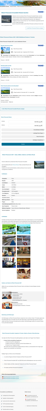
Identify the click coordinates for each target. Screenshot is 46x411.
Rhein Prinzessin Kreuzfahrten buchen (11, 376)
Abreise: (3, 125)
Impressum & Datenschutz (32, 405)
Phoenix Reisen (13, 6)
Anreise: (3, 121)
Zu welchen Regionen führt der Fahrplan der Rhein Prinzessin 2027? (18, 356)
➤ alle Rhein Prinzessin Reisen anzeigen (35, 28)
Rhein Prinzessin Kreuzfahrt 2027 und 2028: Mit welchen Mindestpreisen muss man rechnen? (23, 360)
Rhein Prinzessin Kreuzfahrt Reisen (24, 6)
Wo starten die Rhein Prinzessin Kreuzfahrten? (13, 367)
